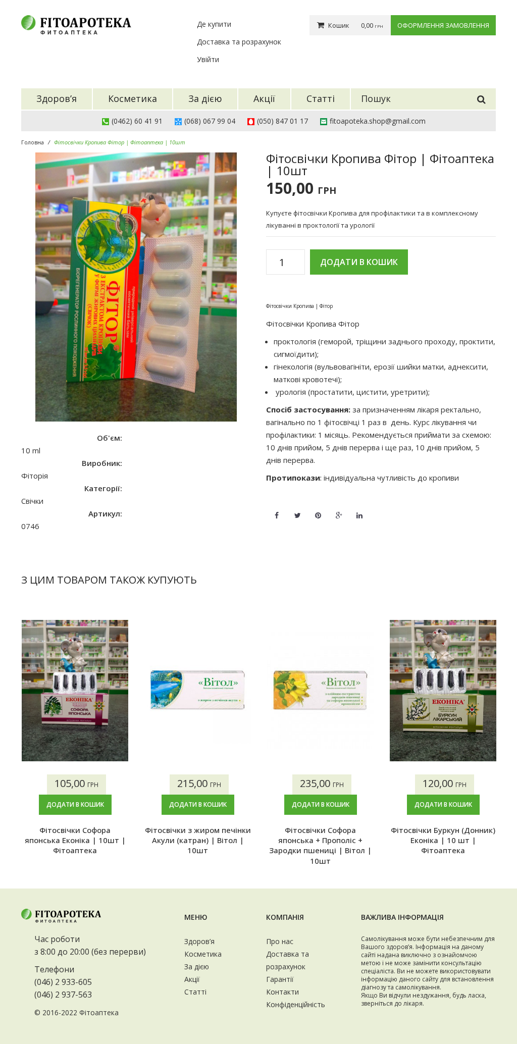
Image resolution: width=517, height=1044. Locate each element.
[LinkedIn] (359, 509)
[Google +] (339, 509)
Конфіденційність (295, 1004)
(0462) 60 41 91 (137, 121)
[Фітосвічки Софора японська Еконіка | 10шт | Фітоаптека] (75, 690)
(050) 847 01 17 (282, 121)
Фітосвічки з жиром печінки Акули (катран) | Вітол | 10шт (198, 840)
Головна (32, 142)
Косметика (203, 954)
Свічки (32, 501)
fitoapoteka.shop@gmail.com (378, 121)
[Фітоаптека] (76, 25)
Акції (192, 979)
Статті (195, 992)
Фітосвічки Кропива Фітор (312, 324)
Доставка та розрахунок (239, 41)
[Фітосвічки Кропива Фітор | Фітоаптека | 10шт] (136, 287)
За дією (196, 966)
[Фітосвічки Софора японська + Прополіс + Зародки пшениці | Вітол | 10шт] (320, 690)
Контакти (282, 992)
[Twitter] (297, 509)
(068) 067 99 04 (209, 121)
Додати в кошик (359, 262)
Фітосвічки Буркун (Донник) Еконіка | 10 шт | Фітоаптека (443, 840)
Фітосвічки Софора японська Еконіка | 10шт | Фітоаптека (75, 840)
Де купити (214, 24)
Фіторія (34, 476)
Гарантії (280, 979)
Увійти (208, 59)
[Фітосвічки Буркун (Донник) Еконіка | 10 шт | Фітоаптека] (443, 690)
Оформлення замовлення (443, 25)
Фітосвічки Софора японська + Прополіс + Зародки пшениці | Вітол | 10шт (320, 845)
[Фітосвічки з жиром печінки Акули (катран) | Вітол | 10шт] (197, 690)
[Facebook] (277, 509)
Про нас (279, 941)
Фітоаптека (99, 1012)
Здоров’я (199, 941)
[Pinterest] (318, 509)
